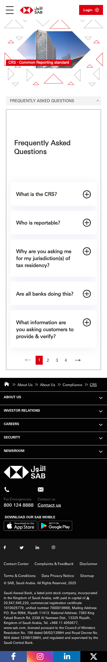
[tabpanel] (53, 239)
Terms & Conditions (20, 575)
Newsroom (14, 450)
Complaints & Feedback (54, 563)
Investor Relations (22, 410)
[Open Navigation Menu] (9, 9)
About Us (12, 397)
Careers (11, 424)
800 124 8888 (19, 505)
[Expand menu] (101, 397)
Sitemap (87, 575)
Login (87, 10)
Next (77, 360)
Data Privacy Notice (58, 575)
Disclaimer (88, 563)
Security (12, 437)
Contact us (49, 505)
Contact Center (16, 563)
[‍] (24, 477)
